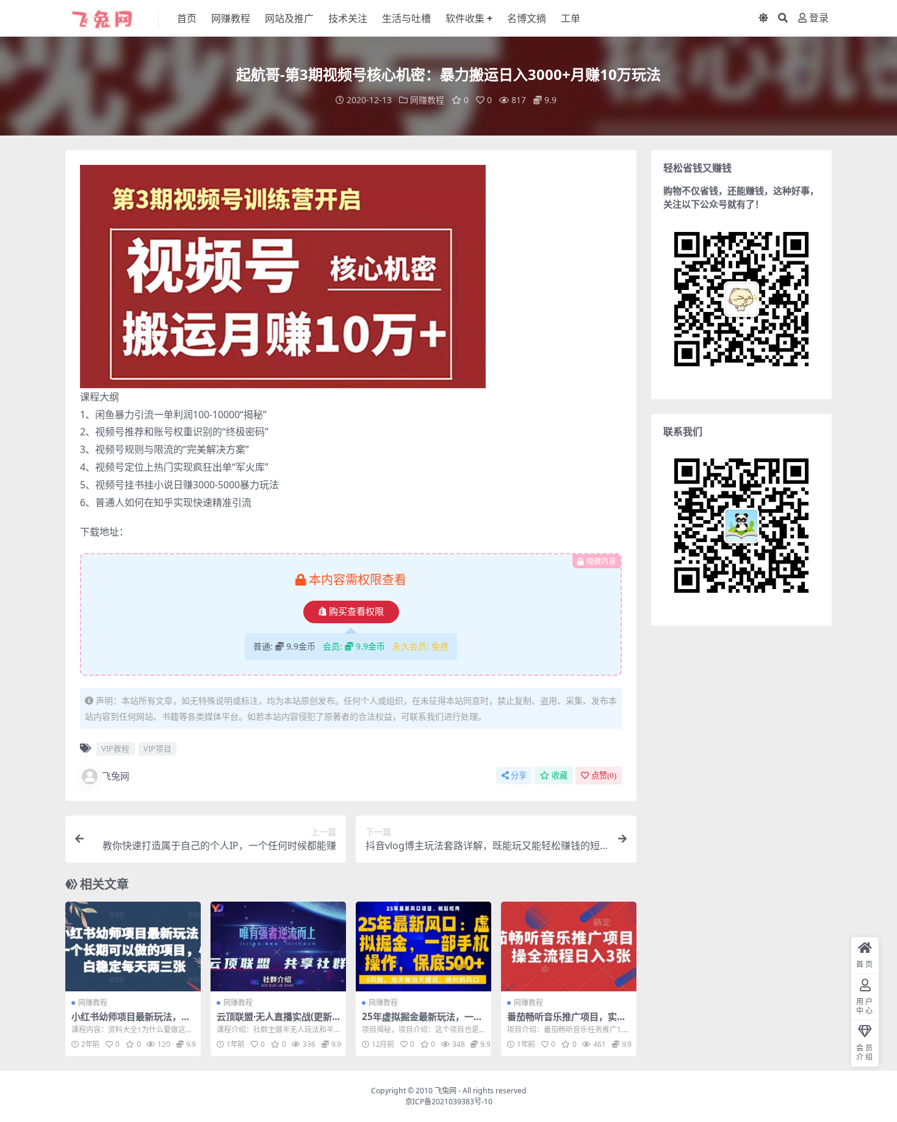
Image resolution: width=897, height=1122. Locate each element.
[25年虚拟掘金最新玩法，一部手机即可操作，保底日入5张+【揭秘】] (423, 947)
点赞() (603, 775)
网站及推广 (289, 18)
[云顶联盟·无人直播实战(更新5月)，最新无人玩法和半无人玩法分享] (278, 947)
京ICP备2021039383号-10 (448, 1101)
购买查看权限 (356, 612)
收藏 (559, 775)
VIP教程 (115, 748)
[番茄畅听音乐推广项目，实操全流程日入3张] (568, 947)
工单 (570, 18)
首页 (186, 18)
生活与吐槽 (406, 18)
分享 (519, 775)
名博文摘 (526, 18)
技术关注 (347, 18)
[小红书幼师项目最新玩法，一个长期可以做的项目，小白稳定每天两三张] (133, 947)
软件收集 (465, 18)
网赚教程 (230, 18)
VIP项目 (157, 748)
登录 (819, 18)
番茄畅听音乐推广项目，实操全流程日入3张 (566, 1021)
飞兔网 (115, 776)
